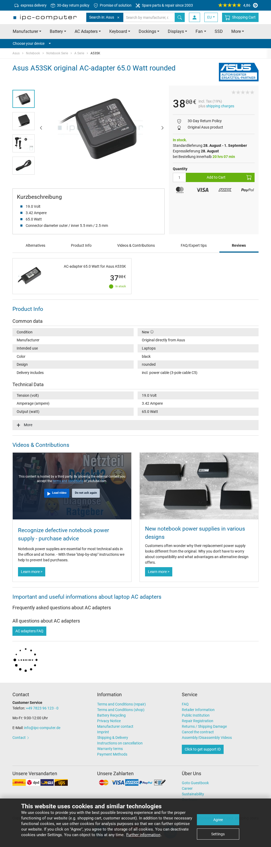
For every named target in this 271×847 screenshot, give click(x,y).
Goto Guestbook (195, 783)
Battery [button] (56, 31)
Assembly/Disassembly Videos (207, 737)
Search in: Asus (101, 17)
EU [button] (209, 17)
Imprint (103, 732)
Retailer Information (198, 710)
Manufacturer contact (115, 726)
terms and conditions (68, 481)
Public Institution (196, 715)
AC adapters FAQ (29, 631)
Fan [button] (199, 31)
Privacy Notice (109, 721)
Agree (218, 820)
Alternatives (35, 245)
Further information (143, 834)
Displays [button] (176, 31)
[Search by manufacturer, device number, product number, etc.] (180, 17)
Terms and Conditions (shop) (120, 710)
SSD (219, 31)
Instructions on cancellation (120, 743)
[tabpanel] (102, 127)
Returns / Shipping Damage (204, 726)
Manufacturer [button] (25, 31)
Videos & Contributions (136, 245)
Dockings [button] (147, 31)
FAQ (185, 704)
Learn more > (31, 572)
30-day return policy (72, 5)
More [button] (236, 31)
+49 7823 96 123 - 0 (42, 708)
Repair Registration (197, 721)
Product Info (81, 245)
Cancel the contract (198, 732)
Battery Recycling (111, 715)
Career (187, 788)
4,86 (246, 5)
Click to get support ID (203, 749)
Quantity (180, 169)
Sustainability (193, 794)
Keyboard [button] (118, 31)
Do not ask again (86, 493)
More (28, 425)
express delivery (33, 5)
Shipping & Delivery (112, 737)
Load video (59, 493)
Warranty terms (110, 749)
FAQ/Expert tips (194, 245)
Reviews (239, 245)
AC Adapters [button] (86, 31)
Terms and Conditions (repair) (121, 704)
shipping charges (220, 106)
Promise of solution (115, 5)
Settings (218, 834)
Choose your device (28, 43)
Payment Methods (112, 754)
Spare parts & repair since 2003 (167, 5)
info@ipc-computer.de (42, 728)
